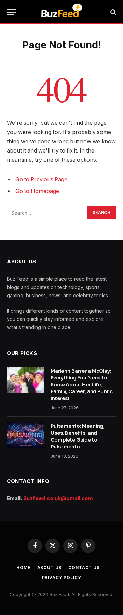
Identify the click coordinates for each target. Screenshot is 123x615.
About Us (49, 567)
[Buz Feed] (61, 12)
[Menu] (11, 12)
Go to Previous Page (41, 179)
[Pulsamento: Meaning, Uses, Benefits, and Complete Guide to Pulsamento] (25, 435)
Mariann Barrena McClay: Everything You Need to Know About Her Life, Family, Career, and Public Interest (81, 384)
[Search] (112, 12)
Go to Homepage (37, 191)
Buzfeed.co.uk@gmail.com (58, 498)
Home (23, 567)
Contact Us (83, 567)
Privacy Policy (61, 577)
